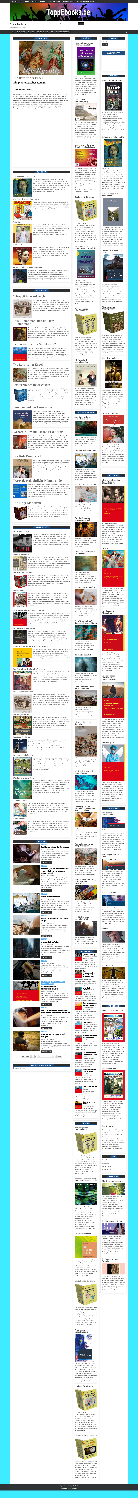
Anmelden (105, 1160)
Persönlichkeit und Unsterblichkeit (89, 1070)
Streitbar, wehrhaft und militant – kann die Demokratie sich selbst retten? (55, 871)
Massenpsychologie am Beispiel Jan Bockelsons (85, 146)
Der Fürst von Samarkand (24, 628)
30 (50, 1056)
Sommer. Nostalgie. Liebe (85, 450)
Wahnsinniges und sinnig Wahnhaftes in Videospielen (85, 881)
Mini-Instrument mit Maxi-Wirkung (84, 772)
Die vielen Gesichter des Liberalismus (85, 552)
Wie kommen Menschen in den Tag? (54, 919)
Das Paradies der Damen (24, 572)
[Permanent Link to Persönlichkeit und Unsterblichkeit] (78, 1072)
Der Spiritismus (109, 892)
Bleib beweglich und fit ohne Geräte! (90, 1036)
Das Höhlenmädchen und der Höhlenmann (33, 322)
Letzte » (59, 1056)
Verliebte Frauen (20, 800)
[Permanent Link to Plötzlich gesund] (78, 1025)
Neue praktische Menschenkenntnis (28, 610)
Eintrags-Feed (106, 1163)
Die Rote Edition (45, 982)
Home (13, 32)
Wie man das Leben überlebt (83, 723)
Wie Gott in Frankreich (29, 296)
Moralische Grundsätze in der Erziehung (30, 646)
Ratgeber (44, 984)
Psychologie (61, 982)
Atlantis (105, 548)
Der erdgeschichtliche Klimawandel (38, 480)
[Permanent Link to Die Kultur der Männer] (26, 903)
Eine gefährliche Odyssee (85, 484)
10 (44, 1056)
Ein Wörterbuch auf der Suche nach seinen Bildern (86, 622)
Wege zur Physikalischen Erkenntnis (38, 432)
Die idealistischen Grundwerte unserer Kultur (90, 1054)
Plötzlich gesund (89, 1022)
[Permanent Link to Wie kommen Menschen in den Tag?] (26, 925)
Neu (20, 1)
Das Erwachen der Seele (23, 777)
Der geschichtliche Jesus (23, 755)
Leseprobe (53, 982)
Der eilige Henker (109, 358)
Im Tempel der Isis (21, 714)
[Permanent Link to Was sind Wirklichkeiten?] (78, 991)
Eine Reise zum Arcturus (112, 1181)
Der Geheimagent (109, 1068)
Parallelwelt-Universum (112, 80)
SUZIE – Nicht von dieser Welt (26, 199)
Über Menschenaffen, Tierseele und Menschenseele (89, 974)
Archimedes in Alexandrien (108, 612)
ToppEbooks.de (18, 23)
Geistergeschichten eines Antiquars (28, 267)
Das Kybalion (107, 965)
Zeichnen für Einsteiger (85, 197)
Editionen (26, 1)
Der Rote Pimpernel (27, 456)
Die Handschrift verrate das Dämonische (85, 687)
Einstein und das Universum (32, 407)
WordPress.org (106, 1169)
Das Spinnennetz (109, 1126)
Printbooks (31, 32)
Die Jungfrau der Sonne (112, 1221)
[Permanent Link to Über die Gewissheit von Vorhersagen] (78, 1006)
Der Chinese (18, 590)
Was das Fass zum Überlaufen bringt (82, 519)
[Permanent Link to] (26, 970)
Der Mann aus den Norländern (110, 194)
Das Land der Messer (22, 737)
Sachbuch (34, 1)
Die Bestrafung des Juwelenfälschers (29, 669)
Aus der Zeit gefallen (50, 942)
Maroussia (17, 244)
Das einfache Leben (83, 1233)
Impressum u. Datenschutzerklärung (86, 1)
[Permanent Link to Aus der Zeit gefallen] (26, 948)
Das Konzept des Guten (89, 1103)
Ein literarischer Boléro (85, 587)
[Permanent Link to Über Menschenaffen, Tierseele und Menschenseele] (78, 974)
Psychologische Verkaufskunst (81, 309)
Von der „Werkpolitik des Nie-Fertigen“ (54, 1035)
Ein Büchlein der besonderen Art (82, 918)
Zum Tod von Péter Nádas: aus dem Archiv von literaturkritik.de (55, 1011)
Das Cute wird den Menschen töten (82, 418)
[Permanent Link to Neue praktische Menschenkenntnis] (26, 991)
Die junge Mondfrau (27, 503)
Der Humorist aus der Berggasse (55, 847)
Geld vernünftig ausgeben (86, 1435)
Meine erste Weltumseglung (81, 100)
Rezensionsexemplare (68, 1)
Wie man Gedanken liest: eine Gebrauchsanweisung (86, 1179)
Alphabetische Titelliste (54, 1)
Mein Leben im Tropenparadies (109, 308)
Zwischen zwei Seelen (111, 413)
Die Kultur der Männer (50, 896)
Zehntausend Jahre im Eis (24, 176)
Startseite (14, 1)
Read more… (83, 94)
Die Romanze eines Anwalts (110, 1260)
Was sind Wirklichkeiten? (88, 989)
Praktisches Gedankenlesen (81, 1331)
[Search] (126, 32)
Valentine (17, 222)
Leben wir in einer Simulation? (34, 344)
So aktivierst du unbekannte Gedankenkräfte (109, 677)
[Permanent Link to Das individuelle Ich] (78, 1089)
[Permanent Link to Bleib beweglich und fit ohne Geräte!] (78, 1038)
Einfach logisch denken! (85, 1280)
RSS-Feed (43, 849)
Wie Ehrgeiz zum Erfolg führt (112, 855)
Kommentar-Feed (107, 1166)
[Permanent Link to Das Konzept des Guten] (78, 1105)
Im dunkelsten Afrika (22, 554)
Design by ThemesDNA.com (69, 1488)
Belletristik (43, 1)
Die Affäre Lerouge (21, 531)
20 (47, 1056)
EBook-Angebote (21, 32)
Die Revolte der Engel (28, 78)
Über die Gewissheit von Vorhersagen (90, 1004)
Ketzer (104, 928)
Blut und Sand (19, 818)
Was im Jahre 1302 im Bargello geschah (84, 845)
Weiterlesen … (49, 191)
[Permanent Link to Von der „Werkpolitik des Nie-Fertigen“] (26, 1041)
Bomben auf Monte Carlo (112, 1010)
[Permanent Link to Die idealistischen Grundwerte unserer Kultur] (78, 1055)
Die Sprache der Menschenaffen (82, 361)
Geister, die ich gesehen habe (112, 251)
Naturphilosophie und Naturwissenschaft (84, 44)
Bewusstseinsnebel (83, 654)
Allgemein (44, 844)
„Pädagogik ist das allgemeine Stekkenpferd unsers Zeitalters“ (85, 808)
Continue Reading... (46, 862)
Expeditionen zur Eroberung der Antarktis (85, 247)
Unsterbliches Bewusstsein (31, 385)
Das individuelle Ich (90, 1087)
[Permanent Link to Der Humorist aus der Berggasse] (26, 854)
